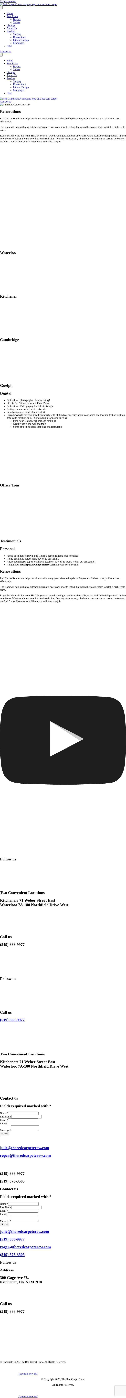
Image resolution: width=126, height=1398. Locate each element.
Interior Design (21, 40)
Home (10, 13)
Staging (17, 34)
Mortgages (18, 43)
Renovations (19, 37)
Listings (11, 25)
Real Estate (12, 16)
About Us (12, 28)
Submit (4, 1133)
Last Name (5, 1116)
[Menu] (1, 7)
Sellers (16, 22)
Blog (9, 46)
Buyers (17, 19)
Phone (3, 1123)
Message (5, 1130)
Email (4, 1120)
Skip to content (8, 1)
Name (4, 1113)
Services (11, 31)
